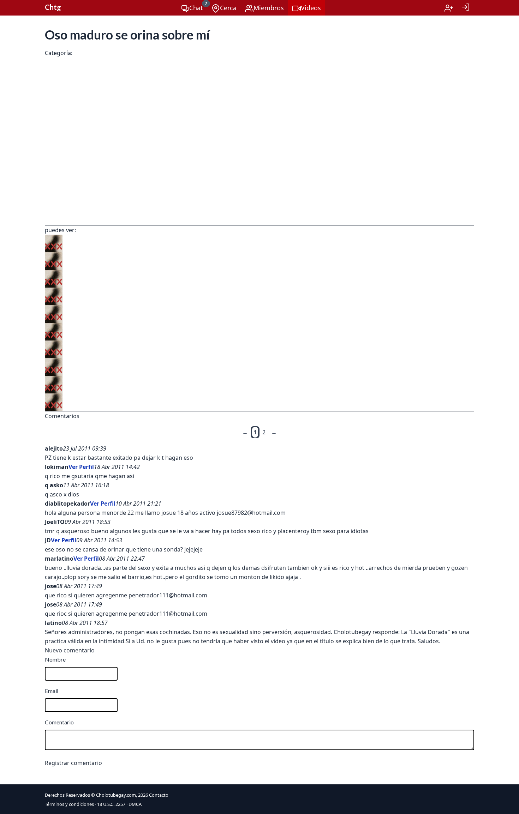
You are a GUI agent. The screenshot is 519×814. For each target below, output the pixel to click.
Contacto (158, 795)
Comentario (59, 722)
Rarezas (117, 54)
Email (51, 690)
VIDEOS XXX (88, 54)
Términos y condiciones (69, 804)
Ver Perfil (81, 467)
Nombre (55, 659)
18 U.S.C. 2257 (111, 804)
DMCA (135, 804)
